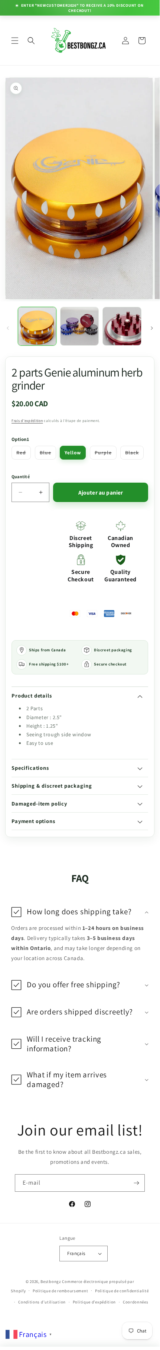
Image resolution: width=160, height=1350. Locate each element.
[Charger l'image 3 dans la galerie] (121, 326)
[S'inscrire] (136, 1183)
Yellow (73, 452)
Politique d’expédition (94, 1302)
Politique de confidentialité (122, 1290)
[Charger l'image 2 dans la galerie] (79, 326)
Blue (48, 454)
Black (134, 454)
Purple (106, 454)
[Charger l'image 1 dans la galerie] (37, 326)
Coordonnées (135, 1302)
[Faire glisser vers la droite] (152, 328)
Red (23, 454)
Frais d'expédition (27, 420)
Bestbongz (50, 1281)
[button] (15, 40)
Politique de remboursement (60, 1290)
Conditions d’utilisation (42, 1302)
